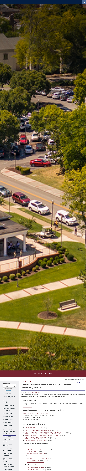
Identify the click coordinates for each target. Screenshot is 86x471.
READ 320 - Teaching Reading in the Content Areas (36, 438)
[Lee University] (6, 2)
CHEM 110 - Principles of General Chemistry (37, 458)
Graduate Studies (8, 422)
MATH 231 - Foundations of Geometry (36, 453)
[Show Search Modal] (84, 2)
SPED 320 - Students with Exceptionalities (34, 429)
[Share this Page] (81, 382)
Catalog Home (7, 393)
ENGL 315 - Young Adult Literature (35, 469)
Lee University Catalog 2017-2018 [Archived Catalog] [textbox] (75, 379)
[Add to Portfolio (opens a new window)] (79, 382)
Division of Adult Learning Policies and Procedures (9, 431)
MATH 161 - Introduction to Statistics (35, 450)
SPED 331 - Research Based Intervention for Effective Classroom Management (43, 432)
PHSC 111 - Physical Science (33, 460)
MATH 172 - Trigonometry (33, 451)
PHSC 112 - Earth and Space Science (35, 462)
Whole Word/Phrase (8, 388)
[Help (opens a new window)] (84, 382)
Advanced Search (7, 390)
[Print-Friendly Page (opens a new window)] (82, 382)
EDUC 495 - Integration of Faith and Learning (35, 440)
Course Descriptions (9, 436)
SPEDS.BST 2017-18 (27, 407)
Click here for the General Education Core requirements (36, 413)
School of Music (7, 413)
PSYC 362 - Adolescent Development (33, 427)
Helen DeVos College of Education (36, 392)
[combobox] (75, 379)
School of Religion (8, 419)
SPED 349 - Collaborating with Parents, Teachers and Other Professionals (42, 435)
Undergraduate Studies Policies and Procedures (8, 459)
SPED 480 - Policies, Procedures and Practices (35, 437)
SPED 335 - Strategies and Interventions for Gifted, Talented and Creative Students (44, 434)
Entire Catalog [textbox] (6, 385)
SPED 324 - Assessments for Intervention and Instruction (38, 430)
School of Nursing (8, 416)
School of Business (8, 405)
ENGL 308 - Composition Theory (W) (35, 467)
